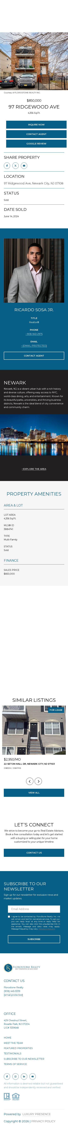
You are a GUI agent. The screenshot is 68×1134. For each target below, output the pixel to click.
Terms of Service (15, 1064)
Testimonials (12, 1053)
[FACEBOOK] (7, 1076)
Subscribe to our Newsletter (24, 1059)
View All (34, 792)
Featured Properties (18, 1048)
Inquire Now (36, 124)
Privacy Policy (47, 929)
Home (7, 1037)
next (38, 781)
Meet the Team (13, 1043)
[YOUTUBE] (32, 1076)
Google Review (36, 143)
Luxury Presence (36, 1114)
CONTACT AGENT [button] (34, 355)
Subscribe (34, 939)
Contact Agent (36, 134)
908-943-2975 (35, 334)
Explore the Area (34, 469)
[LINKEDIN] (24, 1076)
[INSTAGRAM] (15, 1076)
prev (29, 781)
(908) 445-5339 (12, 991)
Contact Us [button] (34, 852)
